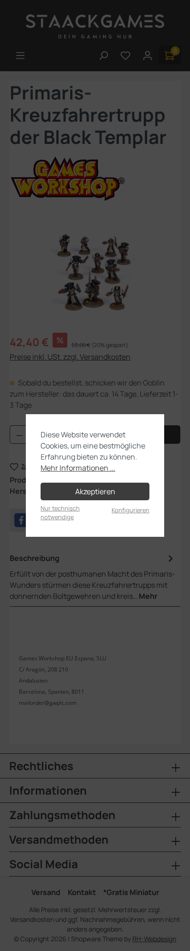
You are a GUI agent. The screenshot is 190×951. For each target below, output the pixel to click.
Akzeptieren (95, 491)
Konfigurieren (130, 510)
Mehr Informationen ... (78, 468)
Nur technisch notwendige (60, 512)
